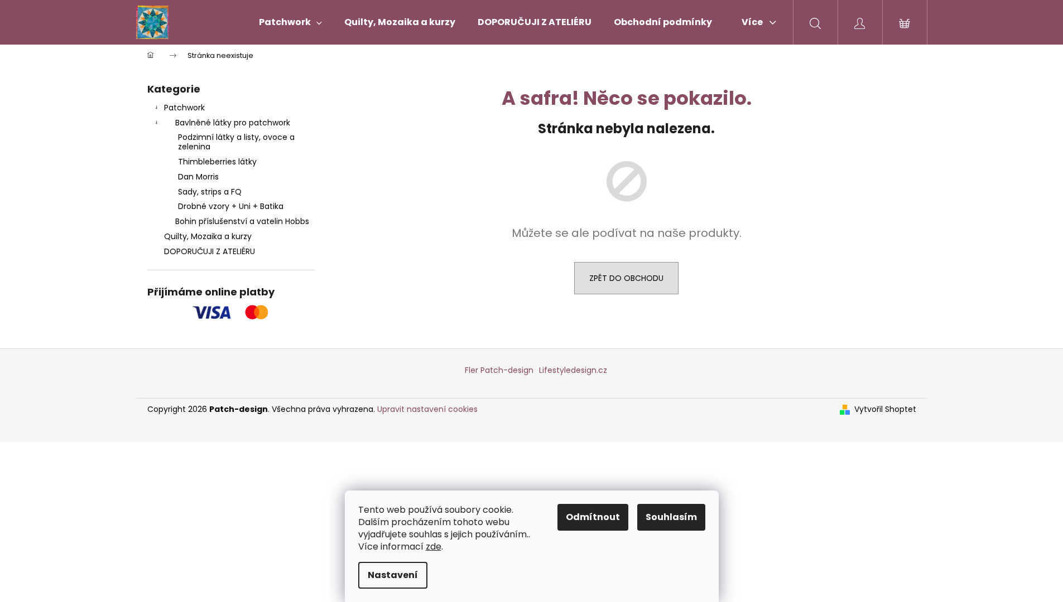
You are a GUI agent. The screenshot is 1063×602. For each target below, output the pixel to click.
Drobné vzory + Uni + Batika (230, 206)
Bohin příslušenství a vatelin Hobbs (242, 221)
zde (433, 546)
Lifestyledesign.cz (573, 370)
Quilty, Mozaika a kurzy (208, 236)
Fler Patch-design (499, 370)
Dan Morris (198, 176)
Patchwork (184, 107)
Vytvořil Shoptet (885, 409)
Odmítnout (593, 517)
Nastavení (393, 575)
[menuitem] (290, 22)
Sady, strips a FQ (210, 191)
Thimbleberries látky (217, 161)
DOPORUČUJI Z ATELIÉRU (209, 251)
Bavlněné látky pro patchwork (232, 122)
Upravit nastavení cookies (427, 409)
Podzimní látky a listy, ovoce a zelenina (236, 142)
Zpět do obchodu (626, 278)
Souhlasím (671, 517)
